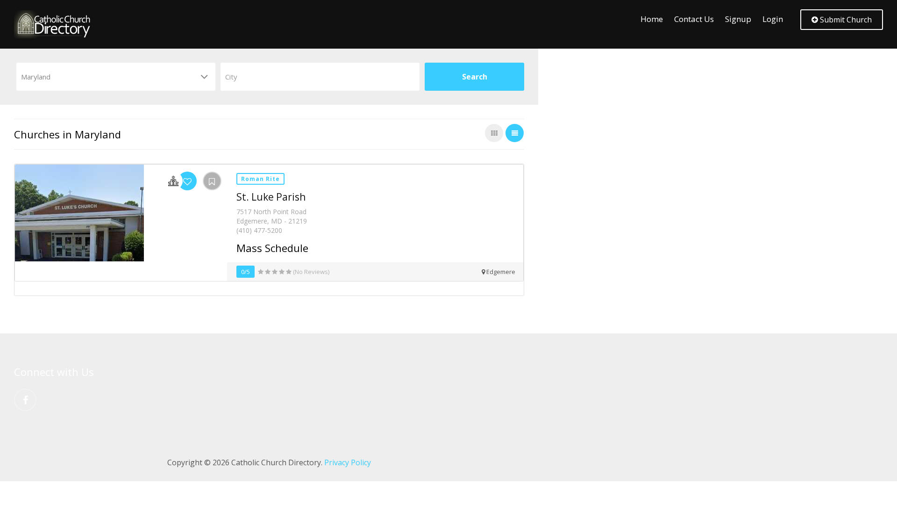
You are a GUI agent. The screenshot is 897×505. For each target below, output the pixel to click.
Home (652, 19)
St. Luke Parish (271, 196)
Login (772, 19)
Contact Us (694, 19)
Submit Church (845, 19)
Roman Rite (260, 179)
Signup (738, 19)
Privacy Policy (347, 462)
